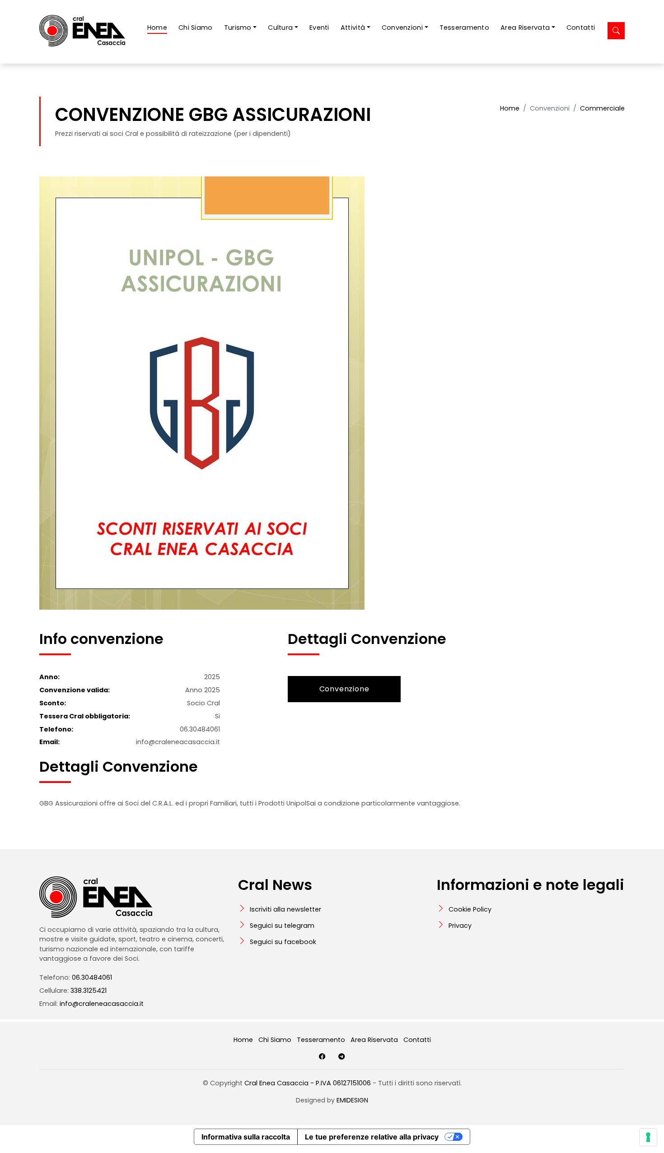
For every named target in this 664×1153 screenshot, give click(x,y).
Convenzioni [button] (402, 27)
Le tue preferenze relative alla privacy (372, 1136)
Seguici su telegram (282, 925)
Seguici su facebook (283, 941)
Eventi (319, 27)
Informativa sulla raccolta (245, 1136)
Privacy (460, 925)
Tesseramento (464, 27)
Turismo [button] (238, 27)
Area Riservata (374, 1039)
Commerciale (602, 108)
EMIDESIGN (352, 1100)
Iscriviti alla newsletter (285, 909)
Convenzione (344, 689)
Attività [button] (353, 27)
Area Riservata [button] (525, 27)
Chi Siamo (195, 27)
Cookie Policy (470, 909)
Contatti (580, 27)
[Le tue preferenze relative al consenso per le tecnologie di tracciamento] (648, 1137)
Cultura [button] (280, 27)
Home (157, 27)
